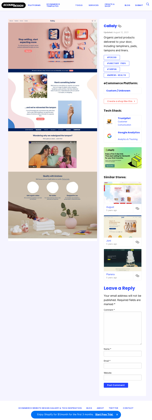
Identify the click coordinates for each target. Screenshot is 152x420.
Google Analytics (129, 132)
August (110, 206)
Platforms (34, 5)
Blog (127, 5)
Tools (79, 5)
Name (107, 349)
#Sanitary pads (116, 63)
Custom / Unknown (118, 90)
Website (107, 373)
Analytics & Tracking (128, 139)
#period (112, 57)
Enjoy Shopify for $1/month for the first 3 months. (75, 414)
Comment (109, 310)
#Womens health (116, 75)
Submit (139, 5)
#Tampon (112, 69)
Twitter (113, 408)
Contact (128, 408)
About (100, 408)
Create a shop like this (119, 101)
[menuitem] (35, 5)
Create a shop (110, 5)
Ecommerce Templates (53, 5)
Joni (108, 240)
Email (107, 361)
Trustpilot (124, 118)
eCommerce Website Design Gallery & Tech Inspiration (50, 408)
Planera (110, 274)
